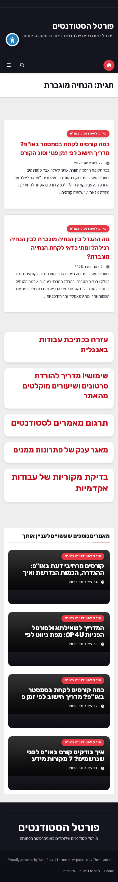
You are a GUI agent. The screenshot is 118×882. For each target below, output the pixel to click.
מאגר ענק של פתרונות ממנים (60, 449)
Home (109, 871)
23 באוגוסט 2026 (83, 644)
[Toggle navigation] (8, 65)
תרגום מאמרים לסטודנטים (59, 422)
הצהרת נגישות (89, 871)
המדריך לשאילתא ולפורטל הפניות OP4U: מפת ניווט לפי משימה (64, 635)
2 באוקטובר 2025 (88, 266)
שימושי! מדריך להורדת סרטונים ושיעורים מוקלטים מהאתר (65, 385)
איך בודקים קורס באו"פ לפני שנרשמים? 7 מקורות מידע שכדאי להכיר (65, 759)
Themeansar (102, 859)
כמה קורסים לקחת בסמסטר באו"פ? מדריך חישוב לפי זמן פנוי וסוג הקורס (59, 697)
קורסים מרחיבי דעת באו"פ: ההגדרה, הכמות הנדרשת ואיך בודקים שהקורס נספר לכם (63, 572)
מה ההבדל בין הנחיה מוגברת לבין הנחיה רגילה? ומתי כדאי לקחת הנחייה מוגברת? (59, 247)
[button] (22, 65)
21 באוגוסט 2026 (83, 768)
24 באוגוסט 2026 (83, 582)
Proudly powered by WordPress (31, 859)
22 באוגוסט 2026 (88, 163)
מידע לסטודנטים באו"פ (88, 133)
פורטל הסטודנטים (83, 26)
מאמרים (69, 871)
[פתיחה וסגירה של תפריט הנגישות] (12, 39)
